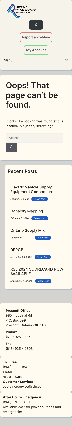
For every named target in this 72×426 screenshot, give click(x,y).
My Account (36, 50)
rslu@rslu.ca (12, 377)
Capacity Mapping (26, 211)
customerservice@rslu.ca (22, 386)
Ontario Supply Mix (27, 230)
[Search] (11, 147)
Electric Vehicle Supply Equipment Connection (31, 189)
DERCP (16, 250)
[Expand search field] (36, 25)
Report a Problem (36, 37)
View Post (39, 198)
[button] (36, 60)
